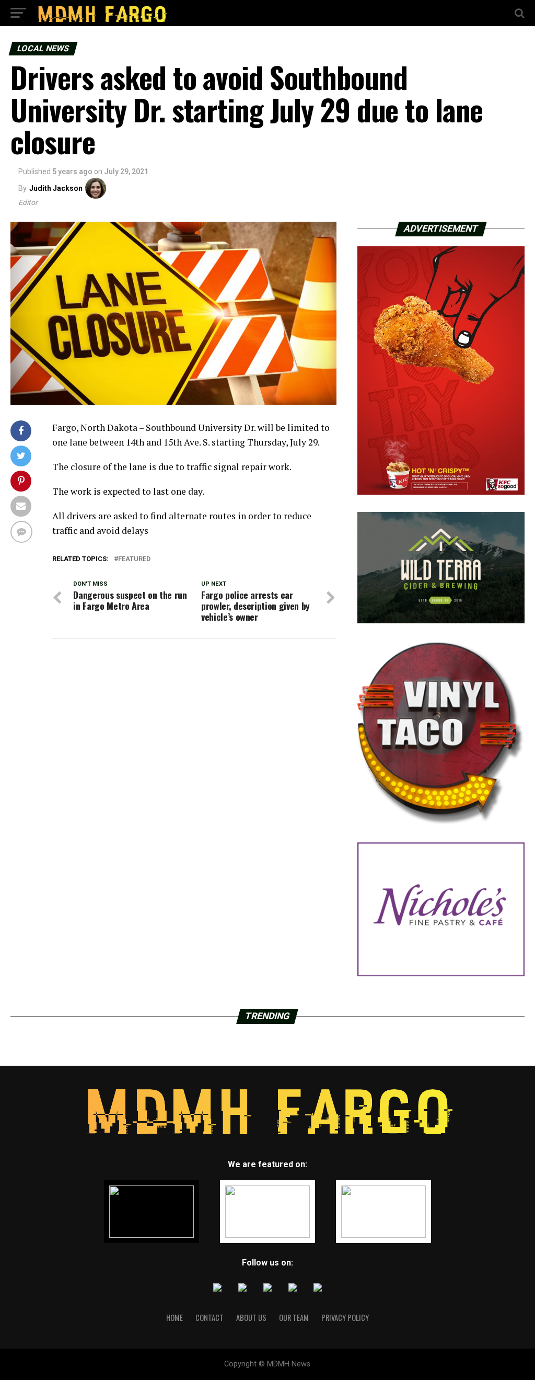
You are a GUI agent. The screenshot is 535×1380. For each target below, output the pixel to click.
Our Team (294, 1317)
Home (174, 1317)
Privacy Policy (345, 1317)
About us (251, 1317)
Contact (209, 1317)
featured (134, 559)
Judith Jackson (56, 188)
